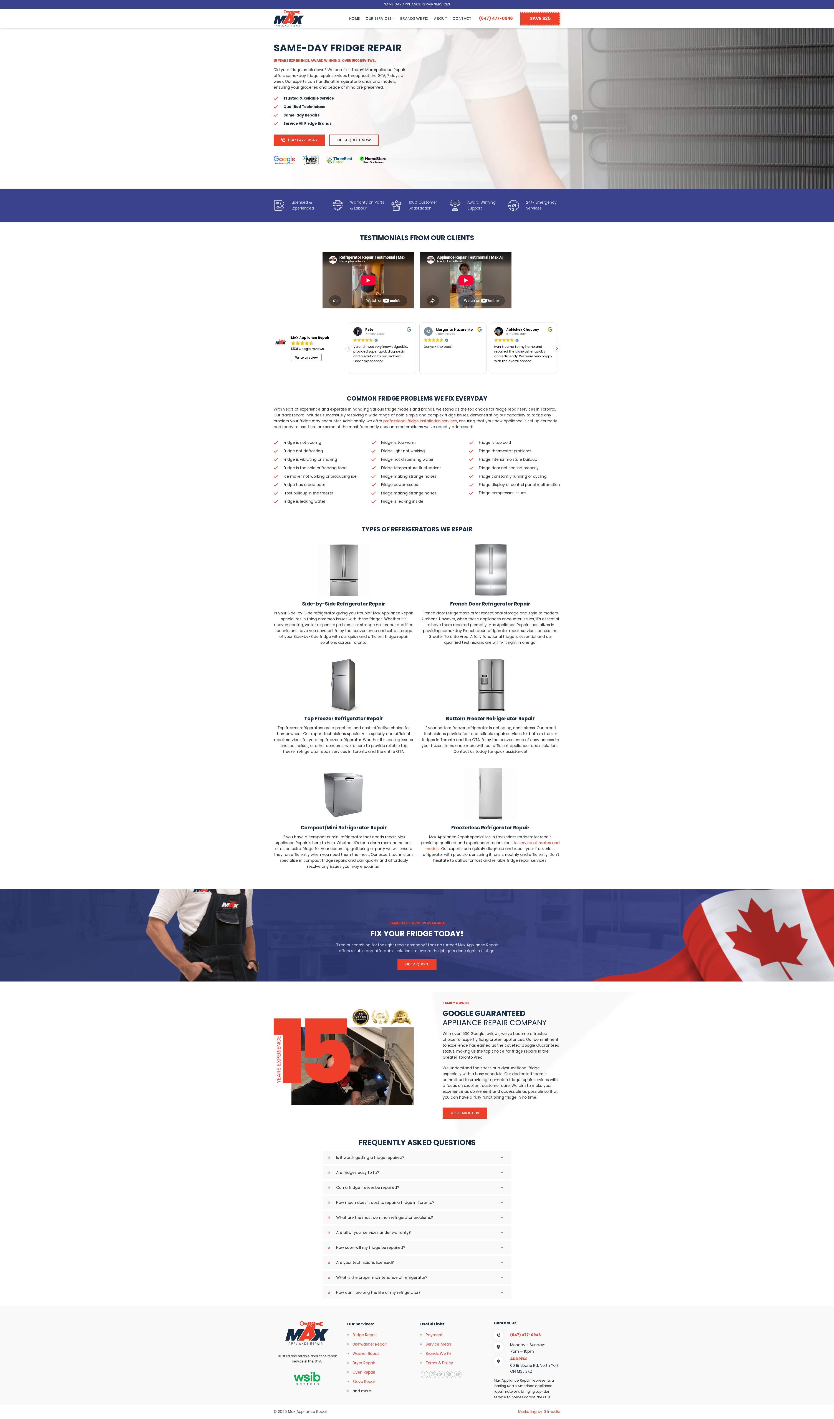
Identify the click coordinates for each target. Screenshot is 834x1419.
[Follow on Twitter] (441, 1374)
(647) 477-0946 (496, 18)
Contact (462, 18)
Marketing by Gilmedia (539, 1411)
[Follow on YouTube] (458, 1374)
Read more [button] (502, 367)
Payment (434, 1334)
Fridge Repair (364, 1334)
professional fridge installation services (420, 421)
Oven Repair (363, 1372)
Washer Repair (366, 1353)
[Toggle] (503, 1157)
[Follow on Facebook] (424, 1374)
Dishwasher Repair (369, 1344)
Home (354, 18)
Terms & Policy (439, 1363)
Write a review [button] (306, 357)
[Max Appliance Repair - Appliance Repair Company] (293, 18)
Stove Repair (364, 1381)
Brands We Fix (414, 18)
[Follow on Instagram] (433, 1374)
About (440, 18)
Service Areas (438, 1344)
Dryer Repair (363, 1363)
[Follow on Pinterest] (449, 1374)
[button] (557, 348)
